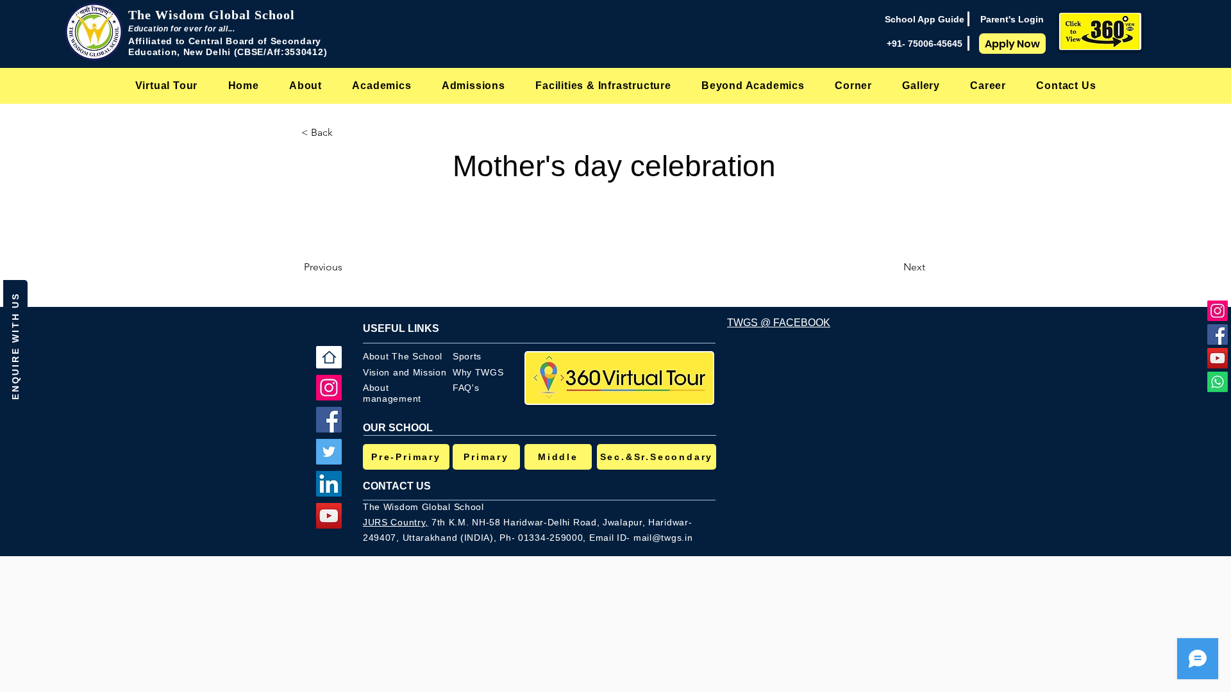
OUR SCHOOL (398, 427)
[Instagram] (1217, 311)
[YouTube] (1217, 358)
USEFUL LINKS (401, 328)
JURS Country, (395, 522)
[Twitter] (329, 452)
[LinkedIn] (329, 484)
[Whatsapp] (1217, 382)
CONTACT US (397, 486)
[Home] (329, 357)
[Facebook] (1217, 334)
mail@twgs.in (662, 537)
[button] (305, 85)
